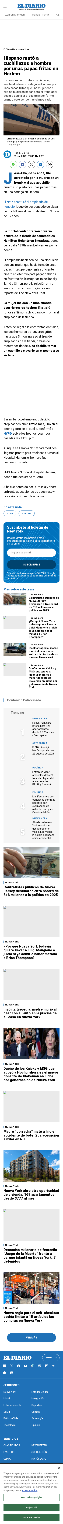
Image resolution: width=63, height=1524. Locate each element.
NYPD (8, 433)
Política (37, 767)
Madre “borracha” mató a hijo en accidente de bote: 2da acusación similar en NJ (31, 1135)
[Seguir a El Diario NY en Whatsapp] (4, 1372)
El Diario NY (9, 49)
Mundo (7, 1398)
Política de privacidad (17, 576)
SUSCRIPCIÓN (39, 1452)
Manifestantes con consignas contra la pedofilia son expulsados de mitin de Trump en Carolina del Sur (43, 804)
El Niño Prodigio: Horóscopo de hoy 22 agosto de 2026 (43, 750)
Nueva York (23, 49)
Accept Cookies (31, 1517)
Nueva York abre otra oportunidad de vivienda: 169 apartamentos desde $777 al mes (31, 1194)
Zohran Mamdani (15, 14)
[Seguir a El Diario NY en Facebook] (4, 1365)
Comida (35, 1411)
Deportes (36, 1405)
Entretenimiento (13, 1405)
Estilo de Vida (11, 1418)
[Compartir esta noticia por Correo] (40, 164)
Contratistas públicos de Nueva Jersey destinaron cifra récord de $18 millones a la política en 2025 (44, 604)
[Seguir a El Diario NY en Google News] (39, 1365)
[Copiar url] (49, 164)
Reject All (31, 1507)
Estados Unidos (39, 1391)
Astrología (39, 743)
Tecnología (10, 1425)
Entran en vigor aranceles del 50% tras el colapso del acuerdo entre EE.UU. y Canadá (43, 778)
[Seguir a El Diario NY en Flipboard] (46, 1365)
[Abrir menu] (5, 7)
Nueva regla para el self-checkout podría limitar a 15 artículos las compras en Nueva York (31, 1317)
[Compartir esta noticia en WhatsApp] (13, 164)
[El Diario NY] (31, 7)
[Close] (59, 1468)
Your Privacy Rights (31, 1497)
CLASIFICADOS (12, 1445)
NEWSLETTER (39, 1445)
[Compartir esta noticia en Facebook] (22, 164)
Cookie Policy (29, 1490)
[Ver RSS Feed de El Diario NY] (11, 1372)
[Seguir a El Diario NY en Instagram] (18, 1365)
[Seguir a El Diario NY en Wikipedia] (53, 1365)
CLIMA (7, 1458)
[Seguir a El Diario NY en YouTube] (25, 1365)
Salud (7, 1411)
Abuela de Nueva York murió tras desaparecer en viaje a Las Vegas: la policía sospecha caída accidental (43, 830)
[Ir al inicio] (17, 1357)
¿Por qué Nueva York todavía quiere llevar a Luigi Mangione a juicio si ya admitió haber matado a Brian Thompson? (43, 629)
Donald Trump (40, 14)
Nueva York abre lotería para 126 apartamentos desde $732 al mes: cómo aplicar (43, 729)
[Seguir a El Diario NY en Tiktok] (32, 1365)
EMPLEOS (9, 1452)
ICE (57, 14)
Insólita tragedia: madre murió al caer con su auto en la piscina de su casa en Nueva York (43, 652)
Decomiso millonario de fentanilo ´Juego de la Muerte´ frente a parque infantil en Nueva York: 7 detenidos (30, 1255)
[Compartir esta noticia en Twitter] (31, 164)
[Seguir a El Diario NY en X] (11, 1365)
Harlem (26, 513)
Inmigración (37, 1398)
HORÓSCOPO (38, 1458)
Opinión (35, 1425)
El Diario (24, 152)
